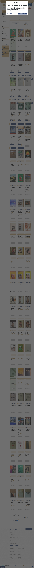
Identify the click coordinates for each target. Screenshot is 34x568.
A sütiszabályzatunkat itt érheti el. (13, 10)
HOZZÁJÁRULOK (22, 13)
